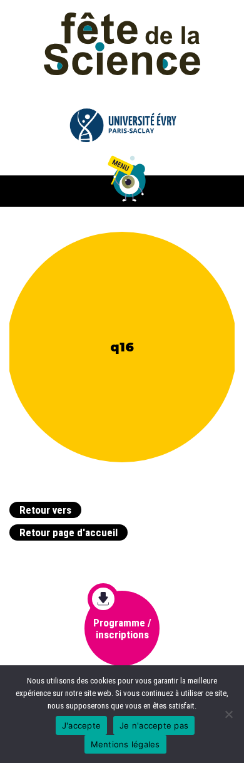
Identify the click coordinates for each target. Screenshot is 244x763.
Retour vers (45, 510)
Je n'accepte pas (153, 725)
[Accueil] (122, 43)
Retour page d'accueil (68, 532)
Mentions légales (125, 744)
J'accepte (81, 725)
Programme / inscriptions (122, 628)
